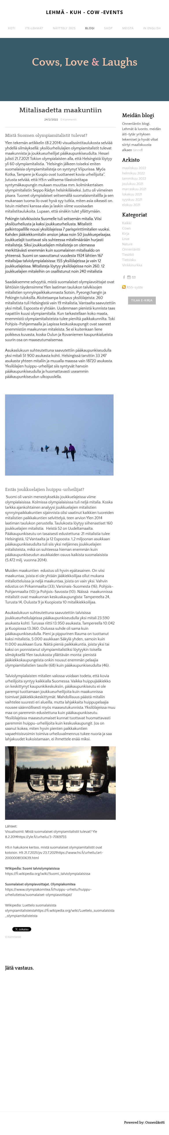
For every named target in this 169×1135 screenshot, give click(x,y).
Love (125, 239)
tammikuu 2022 (134, 179)
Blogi (90, 28)
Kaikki (126, 223)
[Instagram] (129, 277)
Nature (127, 244)
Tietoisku (129, 260)
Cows (126, 228)
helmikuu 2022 (133, 173)
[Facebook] (124, 277)
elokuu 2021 (131, 205)
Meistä (127, 28)
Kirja (125, 234)
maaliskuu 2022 (134, 168)
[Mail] (134, 277)
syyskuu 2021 (132, 200)
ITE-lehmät (34, 28)
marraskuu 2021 (134, 189)
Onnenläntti (131, 249)
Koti (11, 28)
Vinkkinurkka (132, 265)
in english (152, 28)
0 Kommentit (69, 119)
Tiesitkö (128, 255)
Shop (108, 28)
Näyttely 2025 (64, 28)
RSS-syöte (135, 287)
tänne (137, 150)
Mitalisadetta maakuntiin (60, 110)
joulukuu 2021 (132, 184)
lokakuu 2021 (132, 194)
